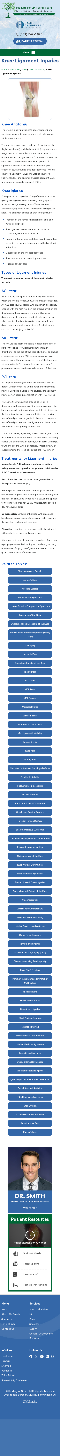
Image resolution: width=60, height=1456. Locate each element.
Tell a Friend (8, 1375)
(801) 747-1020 (31, 34)
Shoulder (34, 1323)
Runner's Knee (30, 1132)
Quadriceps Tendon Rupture (30, 812)
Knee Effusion (30, 1105)
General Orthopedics (41, 1333)
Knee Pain (30, 750)
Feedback (6, 1370)
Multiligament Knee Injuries (30, 1070)
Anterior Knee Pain (30, 1123)
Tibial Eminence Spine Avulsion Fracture (30, 838)
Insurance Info (31, 1274)
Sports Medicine (38, 1309)
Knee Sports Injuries (30, 1009)
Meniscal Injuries (30, 706)
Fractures (34, 1338)
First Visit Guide (32, 1253)
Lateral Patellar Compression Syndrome (30, 606)
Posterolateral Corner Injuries (30, 882)
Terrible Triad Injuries (30, 943)
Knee (24, 69)
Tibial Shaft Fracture (30, 970)
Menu (25, 52)
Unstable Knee (30, 654)
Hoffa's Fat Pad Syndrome (30, 873)
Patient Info (8, 1323)
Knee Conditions (36, 69)
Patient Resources (30, 1219)
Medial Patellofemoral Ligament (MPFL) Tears (30, 634)
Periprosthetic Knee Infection (30, 1035)
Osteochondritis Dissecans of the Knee (30, 623)
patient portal (32, 41)
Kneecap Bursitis (30, 588)
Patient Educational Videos (30, 1242)
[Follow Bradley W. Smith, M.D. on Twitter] (36, 1356)
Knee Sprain (30, 671)
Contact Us (7, 1328)
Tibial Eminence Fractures (30, 1097)
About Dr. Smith (10, 1314)
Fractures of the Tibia (30, 615)
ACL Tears (30, 680)
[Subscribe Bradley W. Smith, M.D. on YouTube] (42, 1356)
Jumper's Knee (30, 580)
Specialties (14, 69)
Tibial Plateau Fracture (30, 1018)
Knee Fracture (30, 991)
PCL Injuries (30, 759)
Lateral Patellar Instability (30, 908)
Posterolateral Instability (30, 847)
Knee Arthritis (30, 742)
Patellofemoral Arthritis (30, 1088)
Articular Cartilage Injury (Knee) (30, 952)
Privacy (5, 1360)
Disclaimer (7, 1356)
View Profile (30, 1208)
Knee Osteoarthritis (30, 1000)
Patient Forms (31, 1263)
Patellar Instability (30, 777)
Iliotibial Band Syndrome (30, 597)
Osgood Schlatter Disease (30, 1061)
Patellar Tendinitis (30, 1026)
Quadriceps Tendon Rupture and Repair (30, 1079)
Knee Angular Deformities (30, 864)
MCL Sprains (30, 698)
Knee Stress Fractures (30, 1053)
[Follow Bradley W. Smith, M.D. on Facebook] (31, 1356)
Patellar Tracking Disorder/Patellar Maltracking (30, 980)
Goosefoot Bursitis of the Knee (30, 663)
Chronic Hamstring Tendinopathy (30, 961)
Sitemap (6, 1365)
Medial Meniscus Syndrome (30, 1044)
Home (4, 69)
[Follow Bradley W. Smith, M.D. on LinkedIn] (47, 1356)
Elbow (33, 1328)
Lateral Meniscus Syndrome (30, 829)
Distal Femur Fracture (30, 935)
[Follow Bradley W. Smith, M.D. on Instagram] (53, 1356)
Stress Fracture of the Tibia (30, 1114)
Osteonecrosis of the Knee (30, 856)
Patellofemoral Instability (30, 785)
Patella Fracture (30, 794)
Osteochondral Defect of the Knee (30, 891)
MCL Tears (30, 689)
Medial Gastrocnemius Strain (30, 926)
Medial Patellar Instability (30, 917)
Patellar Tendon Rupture (30, 821)
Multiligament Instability (30, 733)
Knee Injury (30, 645)
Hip (31, 1314)
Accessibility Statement (15, 1380)
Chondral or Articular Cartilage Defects (30, 768)
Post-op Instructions (35, 1284)
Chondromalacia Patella (30, 571)
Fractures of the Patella (30, 724)
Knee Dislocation (30, 899)
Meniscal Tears (30, 715)
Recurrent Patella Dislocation (30, 803)
